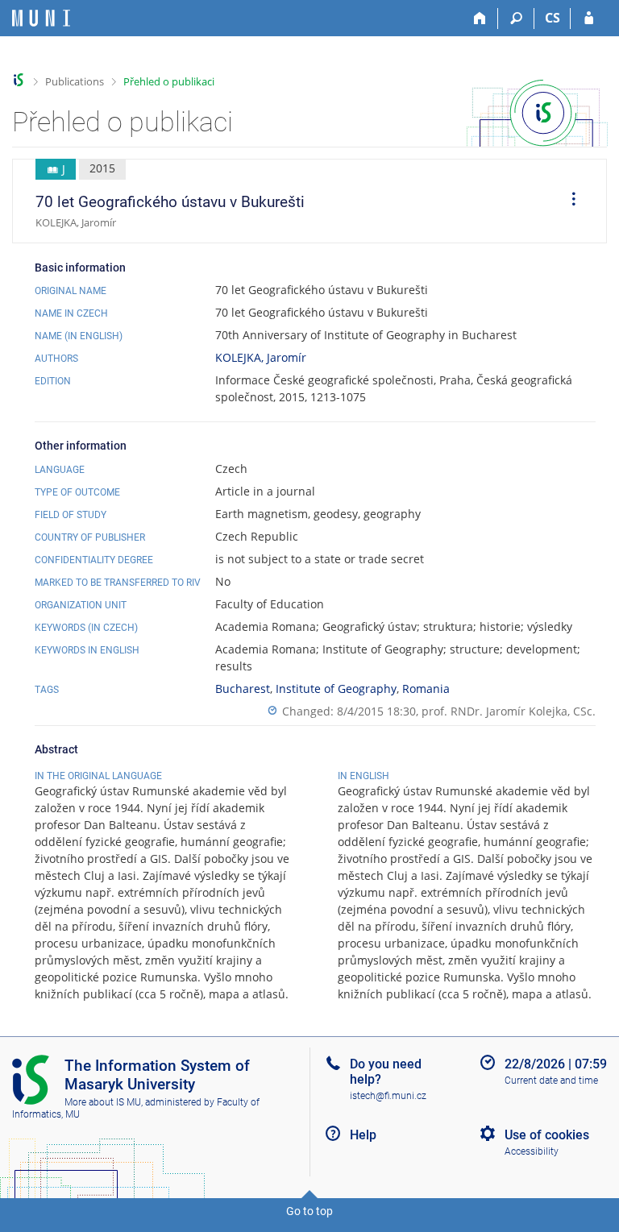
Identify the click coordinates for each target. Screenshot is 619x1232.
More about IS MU (102, 1102)
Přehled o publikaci (168, 81)
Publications (74, 81)
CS (552, 18)
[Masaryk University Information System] (41, 18)
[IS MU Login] (589, 18)
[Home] (480, 18)
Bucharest (242, 688)
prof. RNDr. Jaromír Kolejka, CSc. (509, 711)
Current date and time (551, 1080)
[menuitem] (568, 201)
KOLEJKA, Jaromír (260, 357)
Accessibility (532, 1151)
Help (363, 1135)
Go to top (309, 1211)
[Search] (516, 18)
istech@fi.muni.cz (388, 1095)
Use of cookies (547, 1135)
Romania (426, 688)
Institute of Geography (336, 688)
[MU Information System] (19, 80)
